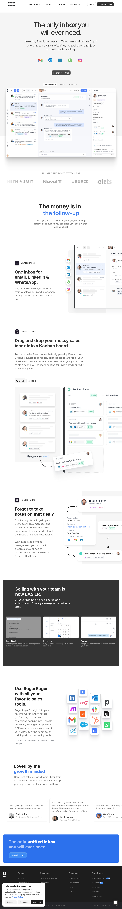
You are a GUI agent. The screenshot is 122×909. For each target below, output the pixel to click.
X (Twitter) (94, 905)
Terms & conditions (45, 905)
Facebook (106, 905)
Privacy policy (61, 905)
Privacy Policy (17, 897)
